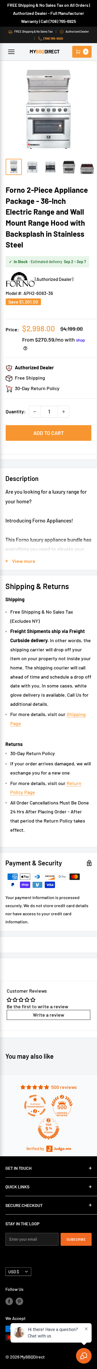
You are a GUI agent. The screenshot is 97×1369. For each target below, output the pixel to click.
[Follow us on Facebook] (9, 1301)
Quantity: (16, 411)
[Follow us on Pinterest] (19, 1301)
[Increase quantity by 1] (63, 411)
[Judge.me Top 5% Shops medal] (48, 1129)
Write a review (48, 1015)
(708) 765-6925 (53, 38)
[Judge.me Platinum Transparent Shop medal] (35, 1105)
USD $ (13, 1271)
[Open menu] (11, 52)
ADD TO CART (48, 433)
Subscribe (76, 1239)
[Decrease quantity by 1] (34, 411)
